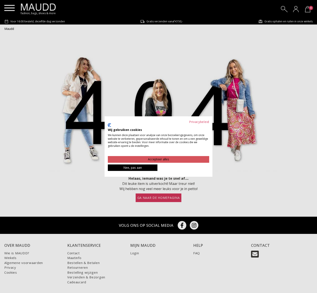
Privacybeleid (199, 122)
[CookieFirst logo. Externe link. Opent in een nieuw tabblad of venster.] (109, 125)
